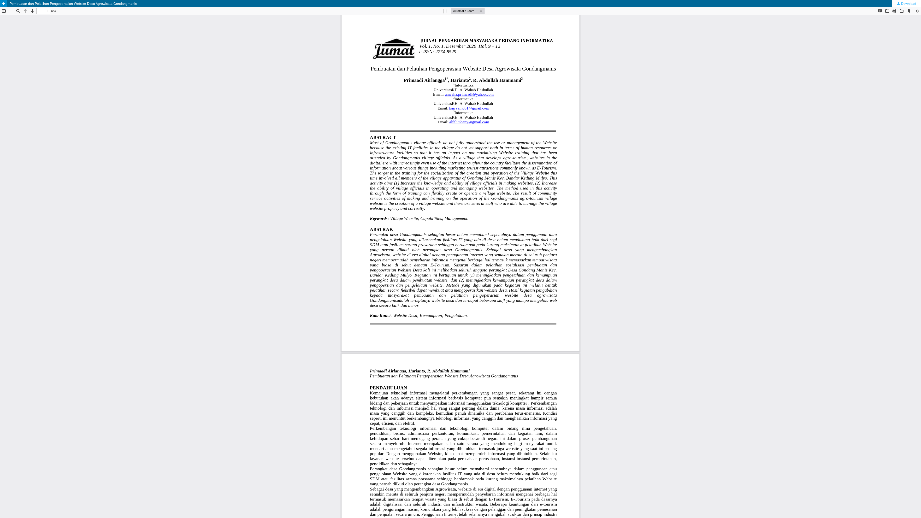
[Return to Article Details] (3, 3)
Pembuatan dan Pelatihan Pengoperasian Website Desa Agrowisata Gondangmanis (73, 4)
